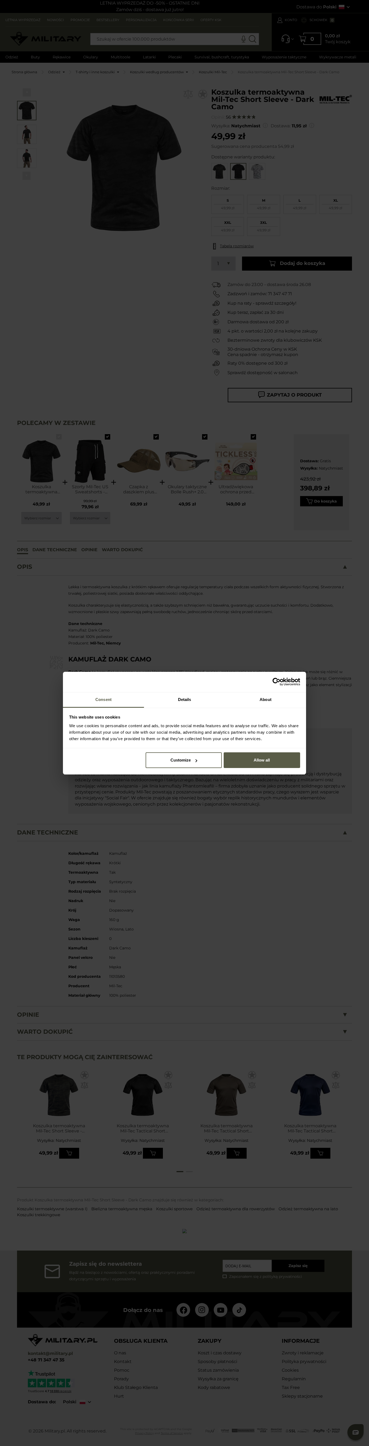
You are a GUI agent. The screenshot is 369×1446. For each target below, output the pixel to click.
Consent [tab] (103, 699)
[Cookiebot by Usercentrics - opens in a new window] (276, 682)
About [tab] (265, 699)
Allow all (262, 760)
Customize (180, 760)
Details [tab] (184, 699)
